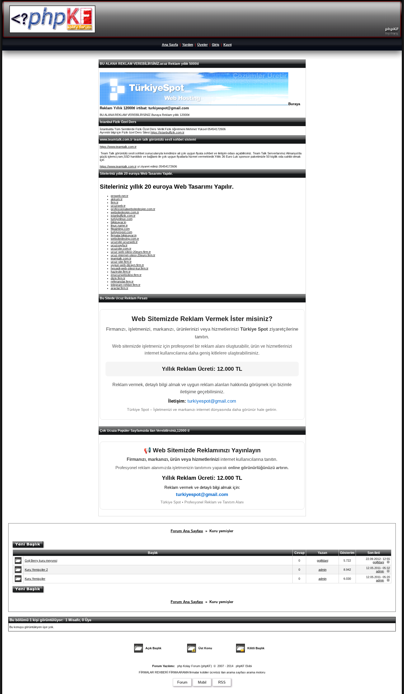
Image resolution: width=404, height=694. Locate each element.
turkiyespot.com (121, 232)
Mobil (202, 682)
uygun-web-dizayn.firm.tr (127, 265)
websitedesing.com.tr (125, 238)
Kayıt (227, 45)
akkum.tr (117, 199)
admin (322, 569)
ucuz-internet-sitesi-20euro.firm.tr (133, 255)
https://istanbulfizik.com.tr (167, 132)
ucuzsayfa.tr (119, 245)
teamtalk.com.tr (121, 258)
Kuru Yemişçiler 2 (36, 569)
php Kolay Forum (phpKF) (194, 666)
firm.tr (114, 202)
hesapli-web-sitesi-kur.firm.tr (129, 268)
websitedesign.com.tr (125, 212)
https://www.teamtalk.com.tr (118, 146)
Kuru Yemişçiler (35, 578)
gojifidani (322, 560)
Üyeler (202, 45)
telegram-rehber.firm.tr (125, 284)
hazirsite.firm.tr (121, 271)
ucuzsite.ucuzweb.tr (124, 242)
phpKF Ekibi (244, 666)
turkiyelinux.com (121, 219)
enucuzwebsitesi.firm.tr (126, 275)
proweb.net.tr (119, 195)
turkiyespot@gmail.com (211, 401)
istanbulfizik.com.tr (123, 215)
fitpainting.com (120, 228)
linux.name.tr (119, 225)
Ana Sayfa (170, 45)
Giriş (215, 45)
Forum (182, 682)
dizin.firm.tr (118, 278)
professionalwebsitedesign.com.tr (133, 209)
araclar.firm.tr (119, 288)
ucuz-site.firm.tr (121, 261)
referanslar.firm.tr (122, 281)
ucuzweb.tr (118, 205)
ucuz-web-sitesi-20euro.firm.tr (131, 251)
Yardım (187, 45)
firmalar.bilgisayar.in (124, 235)
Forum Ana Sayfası (187, 531)
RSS (222, 682)
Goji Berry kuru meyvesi (41, 560)
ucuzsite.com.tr (121, 248)
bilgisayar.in (118, 222)
